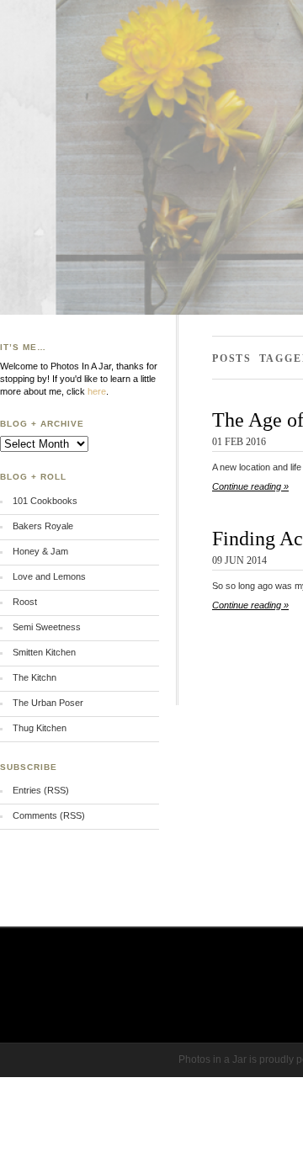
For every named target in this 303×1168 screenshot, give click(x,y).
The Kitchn (34, 677)
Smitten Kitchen (44, 652)
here (97, 391)
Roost (25, 602)
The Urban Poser (48, 703)
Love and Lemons (49, 576)
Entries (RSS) (41, 790)
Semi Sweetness (47, 627)
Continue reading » (250, 486)
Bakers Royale (43, 526)
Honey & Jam (40, 551)
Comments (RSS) (49, 815)
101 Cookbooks (45, 501)
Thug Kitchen (39, 728)
